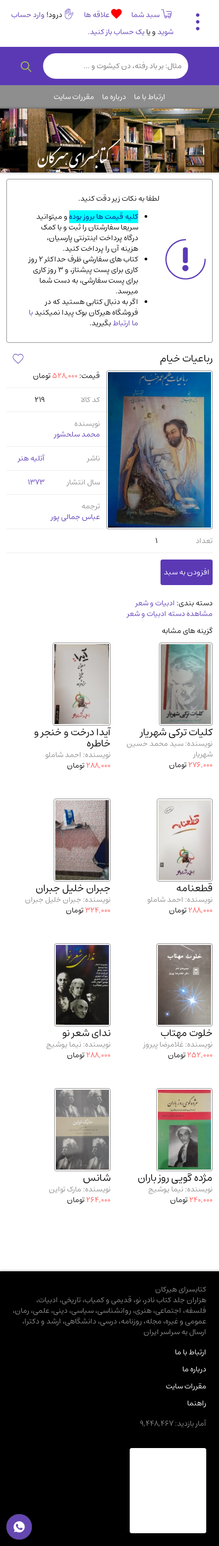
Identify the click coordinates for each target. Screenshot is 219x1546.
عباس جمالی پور (75, 517)
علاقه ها (97, 15)
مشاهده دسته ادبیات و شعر (170, 613)
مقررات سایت (74, 97)
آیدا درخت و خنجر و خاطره (72, 737)
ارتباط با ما (149, 97)
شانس (97, 1178)
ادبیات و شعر (155, 603)
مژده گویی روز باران (175, 1178)
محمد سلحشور (77, 434)
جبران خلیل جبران (73, 888)
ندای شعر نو (86, 1033)
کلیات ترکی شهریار (176, 732)
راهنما (196, 1403)
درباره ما (114, 97)
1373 (36, 482)
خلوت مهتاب (187, 1033)
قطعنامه (194, 888)
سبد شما (145, 15)
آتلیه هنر (31, 458)
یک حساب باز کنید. (116, 32)
